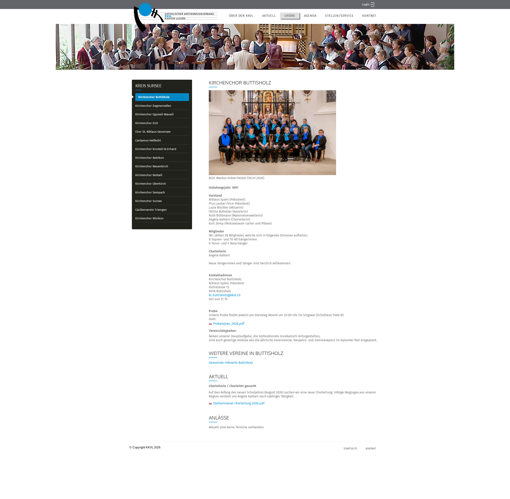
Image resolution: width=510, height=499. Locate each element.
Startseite (350, 448)
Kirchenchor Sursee (148, 201)
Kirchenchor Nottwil (148, 175)
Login (366, 4)
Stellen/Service (339, 16)
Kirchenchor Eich (146, 123)
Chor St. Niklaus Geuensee (153, 131)
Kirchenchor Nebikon (149, 158)
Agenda (310, 16)
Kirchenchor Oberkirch (150, 183)
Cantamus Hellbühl (148, 140)
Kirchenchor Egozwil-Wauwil (154, 114)
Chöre (289, 16)
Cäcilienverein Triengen (151, 210)
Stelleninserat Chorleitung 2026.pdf (238, 403)
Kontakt (369, 16)
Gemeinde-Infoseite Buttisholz (231, 363)
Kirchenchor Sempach (150, 192)
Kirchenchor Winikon (149, 218)
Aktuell (269, 16)
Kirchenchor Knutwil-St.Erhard (155, 149)
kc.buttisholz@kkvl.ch (224, 295)
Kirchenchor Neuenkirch (151, 166)
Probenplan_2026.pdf (228, 323)
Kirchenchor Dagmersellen (153, 106)
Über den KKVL (241, 16)
